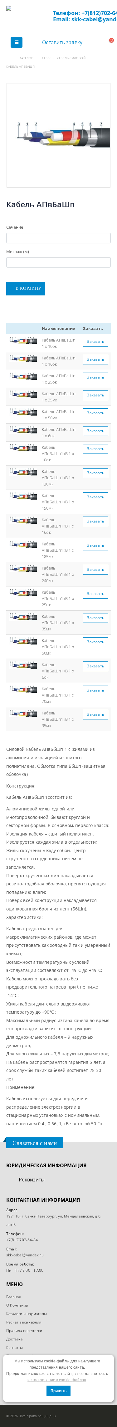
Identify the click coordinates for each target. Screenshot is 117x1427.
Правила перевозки (24, 1330)
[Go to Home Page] (8, 58)
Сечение (14, 227)
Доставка (14, 1338)
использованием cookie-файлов (56, 1380)
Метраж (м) (17, 251)
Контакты (14, 1347)
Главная (13, 1296)
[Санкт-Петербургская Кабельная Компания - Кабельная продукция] (29, 17)
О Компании (17, 1305)
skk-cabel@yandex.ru (25, 1254)
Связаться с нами (34, 1143)
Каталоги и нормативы (26, 1313)
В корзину (28, 288)
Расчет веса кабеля (23, 1321)
